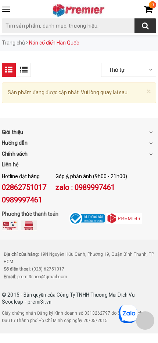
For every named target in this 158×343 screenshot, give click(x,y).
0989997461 (22, 199)
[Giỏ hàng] (148, 11)
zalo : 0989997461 (85, 187)
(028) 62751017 (48, 269)
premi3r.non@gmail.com (42, 276)
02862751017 (24, 187)
